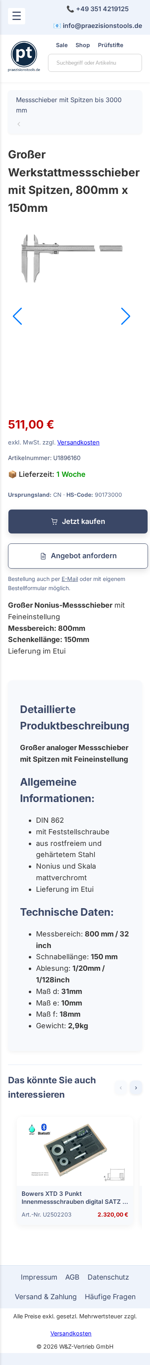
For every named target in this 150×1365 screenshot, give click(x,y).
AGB (72, 1277)
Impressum (39, 1277)
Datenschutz (108, 1277)
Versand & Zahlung (46, 1296)
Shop (83, 44)
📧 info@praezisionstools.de (97, 26)
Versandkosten (78, 442)
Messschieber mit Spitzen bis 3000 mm (69, 105)
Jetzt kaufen (83, 521)
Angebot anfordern (84, 555)
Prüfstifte (110, 44)
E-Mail (70, 578)
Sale (62, 44)
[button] (125, 316)
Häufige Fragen (110, 1296)
